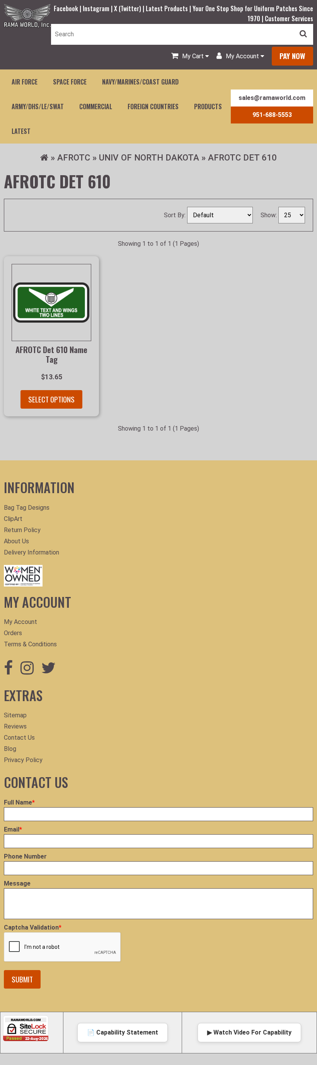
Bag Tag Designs (26, 507)
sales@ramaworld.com (272, 97)
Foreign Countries (153, 106)
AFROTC (73, 157)
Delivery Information (31, 552)
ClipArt (13, 518)
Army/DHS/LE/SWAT (38, 106)
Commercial (95, 106)
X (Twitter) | (130, 8)
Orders (13, 633)
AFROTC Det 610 (242, 157)
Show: (269, 215)
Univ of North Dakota (149, 157)
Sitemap (15, 715)
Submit (22, 979)
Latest (21, 131)
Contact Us (19, 737)
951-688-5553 (272, 114)
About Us (16, 541)
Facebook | (68, 8)
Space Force (70, 81)
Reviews (15, 726)
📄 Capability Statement (122, 1032)
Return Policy (22, 530)
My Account (20, 621)
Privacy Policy (23, 760)
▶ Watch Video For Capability (249, 1032)
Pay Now (292, 55)
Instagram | (98, 8)
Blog (10, 748)
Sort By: (175, 215)
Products (208, 106)
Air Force (24, 81)
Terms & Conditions (30, 644)
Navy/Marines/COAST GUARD (140, 81)
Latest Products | (169, 8)
